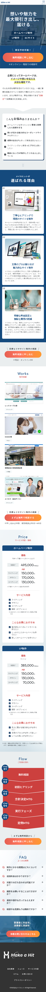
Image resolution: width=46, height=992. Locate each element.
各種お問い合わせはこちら (23, 933)
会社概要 (10, 969)
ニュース (21, 969)
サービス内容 (33, 969)
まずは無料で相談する (23, 517)
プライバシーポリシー (23, 980)
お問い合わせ (27, 974)
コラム (16, 974)
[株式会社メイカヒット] (5, 2)
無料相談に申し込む (23, 57)
